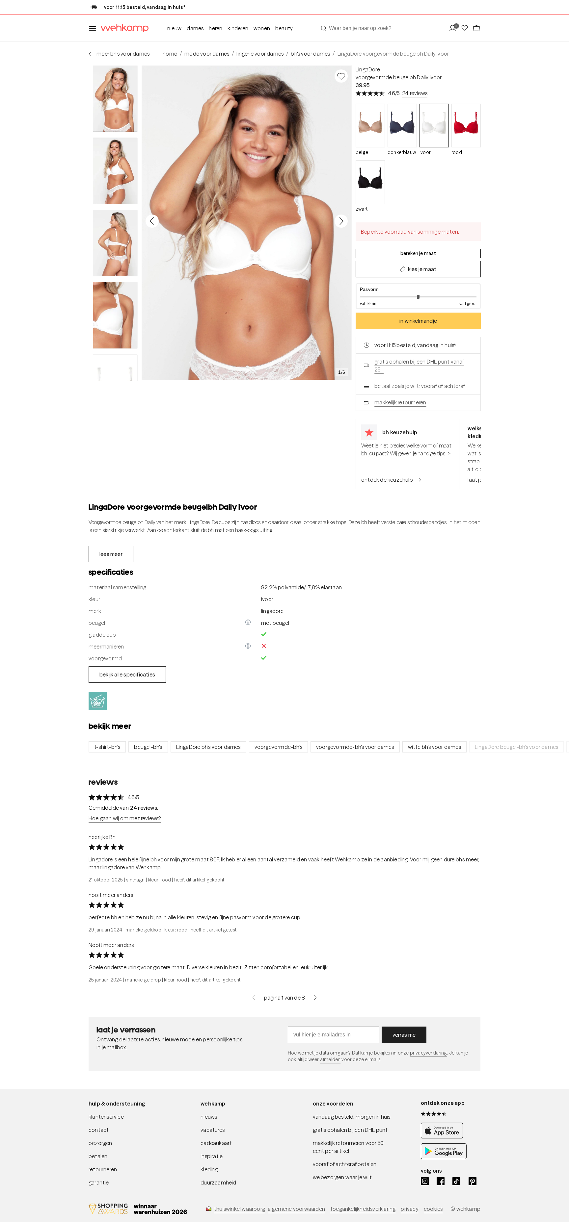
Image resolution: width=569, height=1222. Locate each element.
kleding (209, 1169)
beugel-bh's (148, 747)
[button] (418, 296)
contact (99, 1130)
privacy (409, 1209)
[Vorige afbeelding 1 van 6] (152, 221)
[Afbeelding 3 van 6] (115, 243)
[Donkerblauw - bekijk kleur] (402, 125)
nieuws (209, 1116)
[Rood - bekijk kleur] (466, 125)
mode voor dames (206, 53)
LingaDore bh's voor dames (208, 747)
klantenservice (106, 1116)
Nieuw (174, 28)
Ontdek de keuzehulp (387, 479)
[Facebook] (441, 1181)
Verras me (404, 1034)
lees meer (110, 554)
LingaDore (368, 69)
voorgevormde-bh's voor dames (355, 747)
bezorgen (100, 1143)
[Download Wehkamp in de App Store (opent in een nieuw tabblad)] (444, 1136)
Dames (195, 28)
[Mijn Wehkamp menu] (454, 28)
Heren (215, 28)
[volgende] (315, 997)
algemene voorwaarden (296, 1209)
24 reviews (414, 93)
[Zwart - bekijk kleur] (370, 182)
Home (170, 53)
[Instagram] (425, 1181)
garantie (99, 1182)
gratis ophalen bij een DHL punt (350, 1130)
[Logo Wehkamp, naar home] (122, 28)
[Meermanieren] (248, 646)
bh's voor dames (310, 53)
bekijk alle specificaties (127, 674)
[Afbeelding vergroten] (247, 222)
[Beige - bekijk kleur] (370, 125)
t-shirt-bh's (107, 747)
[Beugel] (248, 623)
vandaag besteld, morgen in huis (352, 1116)
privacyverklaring (428, 1053)
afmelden (330, 1059)
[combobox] (380, 28)
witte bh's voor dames (434, 747)
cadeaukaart (216, 1143)
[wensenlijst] (467, 28)
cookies (433, 1209)
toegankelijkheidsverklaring (362, 1209)
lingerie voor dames (260, 53)
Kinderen (238, 28)
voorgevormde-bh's (278, 747)
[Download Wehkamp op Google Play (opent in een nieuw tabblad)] (444, 1157)
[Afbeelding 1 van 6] (115, 98)
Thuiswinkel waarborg (239, 1209)
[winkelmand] (476, 28)
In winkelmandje (418, 321)
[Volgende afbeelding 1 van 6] (341, 221)
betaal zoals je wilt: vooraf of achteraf (419, 386)
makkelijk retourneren (400, 402)
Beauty (284, 28)
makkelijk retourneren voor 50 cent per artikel (348, 1147)
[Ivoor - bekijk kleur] (434, 125)
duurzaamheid (218, 1182)
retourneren (103, 1169)
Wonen (262, 28)
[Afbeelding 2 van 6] (115, 171)
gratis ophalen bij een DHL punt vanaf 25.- (419, 365)
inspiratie (212, 1156)
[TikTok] (456, 1181)
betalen (98, 1156)
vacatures (213, 1130)
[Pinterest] (472, 1181)
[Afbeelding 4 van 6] (115, 315)
